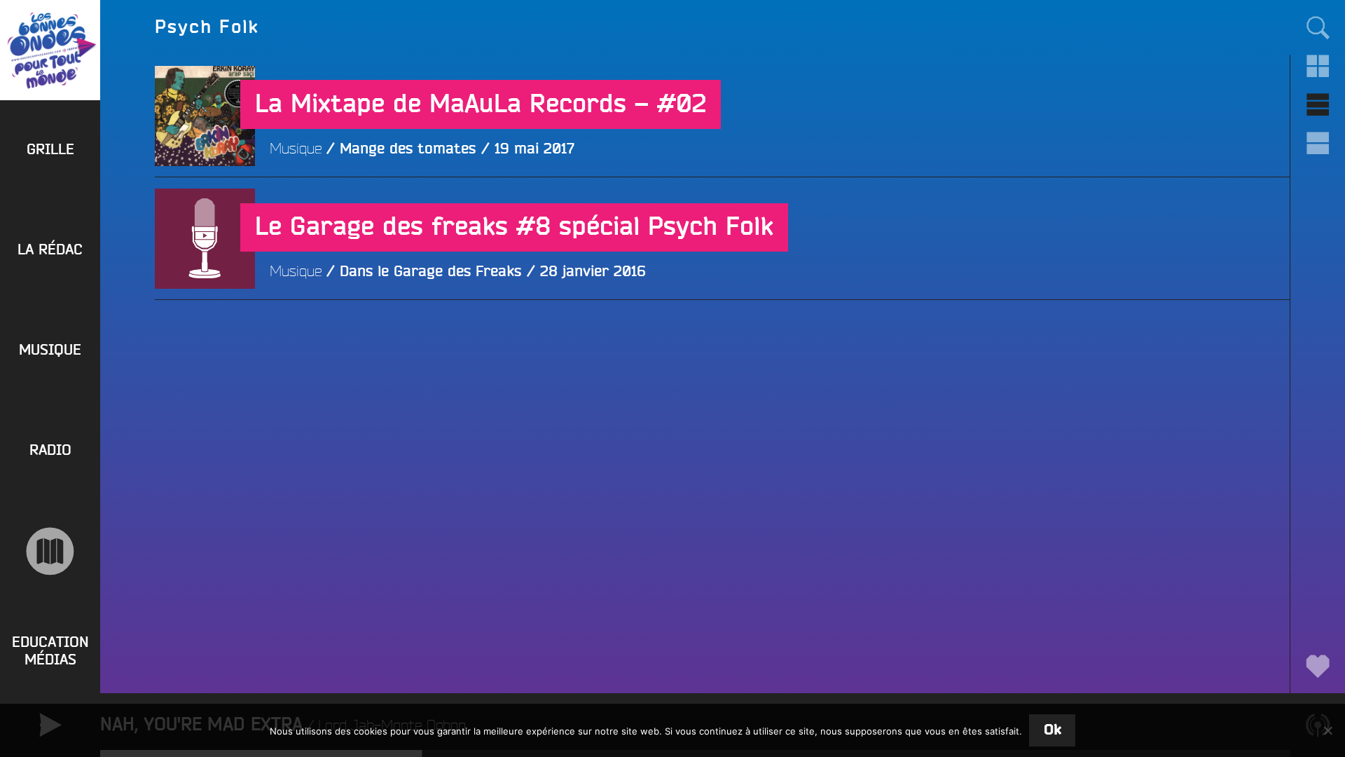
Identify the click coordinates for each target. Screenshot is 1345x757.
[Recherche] (1317, 27)
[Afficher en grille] (1317, 66)
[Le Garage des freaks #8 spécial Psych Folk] (205, 339)
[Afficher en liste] (1317, 105)
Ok (1052, 730)
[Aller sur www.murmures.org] (50, 551)
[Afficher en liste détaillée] (1317, 143)
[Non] (1327, 730)
